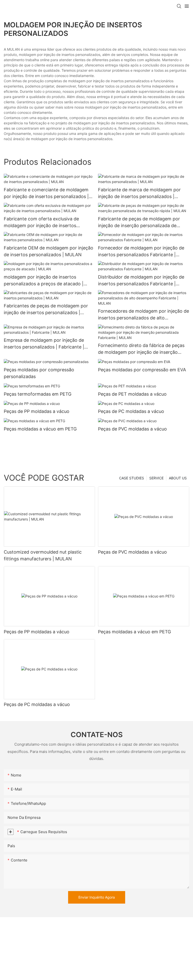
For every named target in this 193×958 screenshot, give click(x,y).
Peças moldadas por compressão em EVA (142, 369)
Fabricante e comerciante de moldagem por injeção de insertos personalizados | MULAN (46, 193)
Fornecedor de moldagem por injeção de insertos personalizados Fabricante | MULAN (141, 251)
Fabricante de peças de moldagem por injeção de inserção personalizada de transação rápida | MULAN (139, 222)
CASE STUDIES (131, 478)
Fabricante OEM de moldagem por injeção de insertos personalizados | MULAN (48, 251)
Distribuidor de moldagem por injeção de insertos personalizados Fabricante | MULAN (141, 280)
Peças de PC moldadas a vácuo (131, 411)
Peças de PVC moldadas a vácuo (132, 428)
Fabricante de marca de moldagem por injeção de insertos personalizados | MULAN (139, 193)
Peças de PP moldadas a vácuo (36, 411)
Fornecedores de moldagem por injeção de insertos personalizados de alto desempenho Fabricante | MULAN (143, 314)
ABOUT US (178, 478)
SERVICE (156, 478)
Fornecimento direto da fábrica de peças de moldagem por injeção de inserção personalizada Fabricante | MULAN (141, 349)
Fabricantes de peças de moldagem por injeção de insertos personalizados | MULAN (46, 309)
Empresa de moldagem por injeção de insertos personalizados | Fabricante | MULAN (44, 343)
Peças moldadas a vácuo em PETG (40, 428)
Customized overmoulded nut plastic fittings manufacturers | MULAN (43, 555)
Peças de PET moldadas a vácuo (132, 394)
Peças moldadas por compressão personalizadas (39, 373)
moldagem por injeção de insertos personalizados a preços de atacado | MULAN (43, 280)
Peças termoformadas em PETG (37, 394)
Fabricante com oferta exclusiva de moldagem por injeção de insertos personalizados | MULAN (41, 222)
